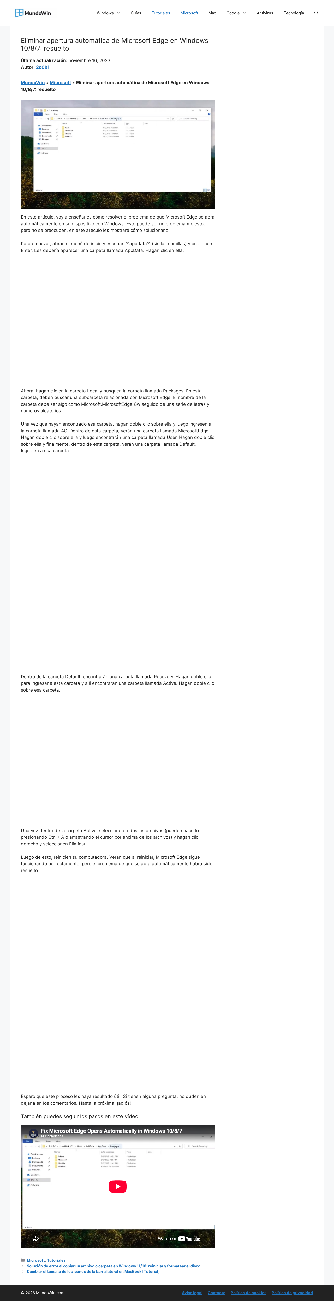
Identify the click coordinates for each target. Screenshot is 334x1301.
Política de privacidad (292, 1292)
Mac (212, 12)
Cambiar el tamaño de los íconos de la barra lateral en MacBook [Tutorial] (93, 1271)
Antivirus (265, 12)
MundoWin (33, 82)
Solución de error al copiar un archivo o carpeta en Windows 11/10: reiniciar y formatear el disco (113, 1266)
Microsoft (189, 12)
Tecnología (294, 12)
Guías (136, 12)
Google (233, 12)
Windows (105, 12)
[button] (316, 13)
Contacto (216, 1292)
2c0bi (42, 67)
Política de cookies (248, 1292)
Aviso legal (192, 1292)
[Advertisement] (118, 297)
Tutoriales (161, 12)
